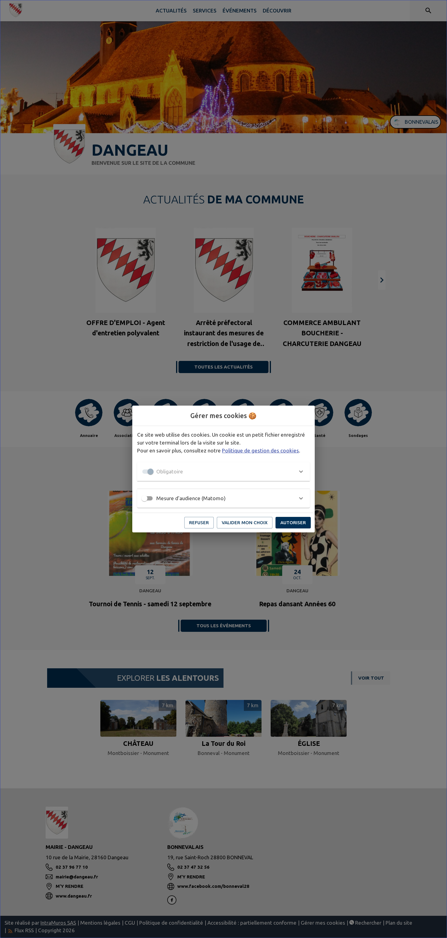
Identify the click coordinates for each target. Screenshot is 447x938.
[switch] (144, 498)
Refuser (199, 522)
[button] (223, 471)
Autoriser (293, 522)
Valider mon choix (245, 522)
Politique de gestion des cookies (260, 450)
